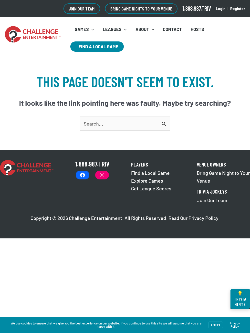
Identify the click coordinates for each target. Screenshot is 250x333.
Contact (172, 29)
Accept (215, 325)
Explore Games (147, 181)
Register (237, 8)
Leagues (112, 29)
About (142, 29)
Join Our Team (212, 200)
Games (82, 29)
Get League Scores (151, 188)
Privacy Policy (203, 218)
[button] (81, 8)
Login (221, 8)
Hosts (197, 29)
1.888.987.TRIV (196, 8)
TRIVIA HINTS (240, 299)
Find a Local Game (97, 46)
